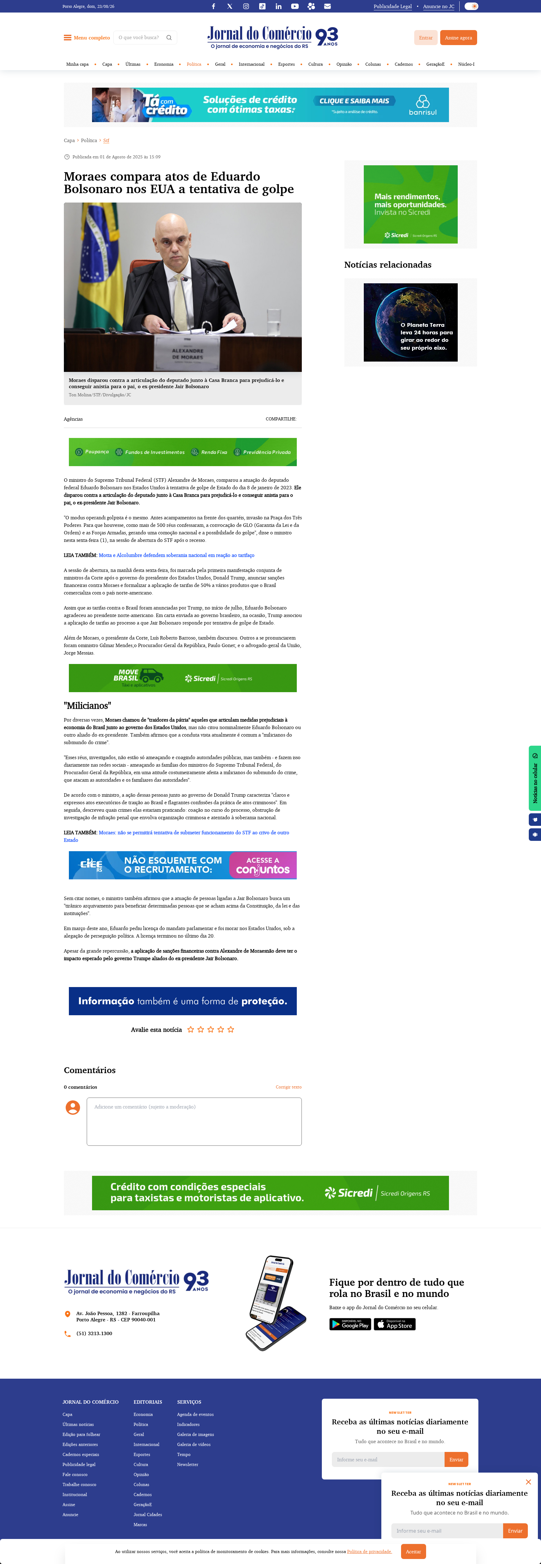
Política (194, 64)
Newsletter (187, 1464)
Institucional (75, 1494)
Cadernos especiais (81, 1454)
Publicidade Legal (393, 6)
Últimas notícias (78, 1424)
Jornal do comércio (91, 1402)
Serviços (189, 1402)
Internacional (252, 64)
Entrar (426, 37)
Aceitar (413, 1551)
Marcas (140, 1524)
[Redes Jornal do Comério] (311, 6)
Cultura (315, 64)
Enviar (456, 1459)
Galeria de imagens (195, 1434)
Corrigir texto (289, 1086)
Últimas (133, 64)
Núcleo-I (466, 64)
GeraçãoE (435, 64)
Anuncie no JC (438, 6)
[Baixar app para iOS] (535, 819)
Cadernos (404, 64)
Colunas (373, 64)
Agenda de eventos (195, 1414)
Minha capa (77, 64)
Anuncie (70, 1514)
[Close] (528, 1482)
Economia (163, 64)
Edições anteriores (80, 1444)
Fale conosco (75, 1474)
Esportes (286, 64)
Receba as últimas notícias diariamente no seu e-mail (400, 1426)
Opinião (344, 64)
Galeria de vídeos (194, 1444)
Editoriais (148, 1402)
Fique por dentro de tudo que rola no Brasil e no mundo (396, 1288)
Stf (106, 140)
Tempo (184, 1454)
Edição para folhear (81, 1434)
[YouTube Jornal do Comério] (295, 6)
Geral (220, 64)
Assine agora (458, 37)
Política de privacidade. (369, 1551)
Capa (107, 64)
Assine (69, 1504)
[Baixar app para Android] (535, 834)
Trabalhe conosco (79, 1484)
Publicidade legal (79, 1464)
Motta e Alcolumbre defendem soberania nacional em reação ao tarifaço (177, 555)
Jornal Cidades (148, 1514)
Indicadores (188, 1424)
